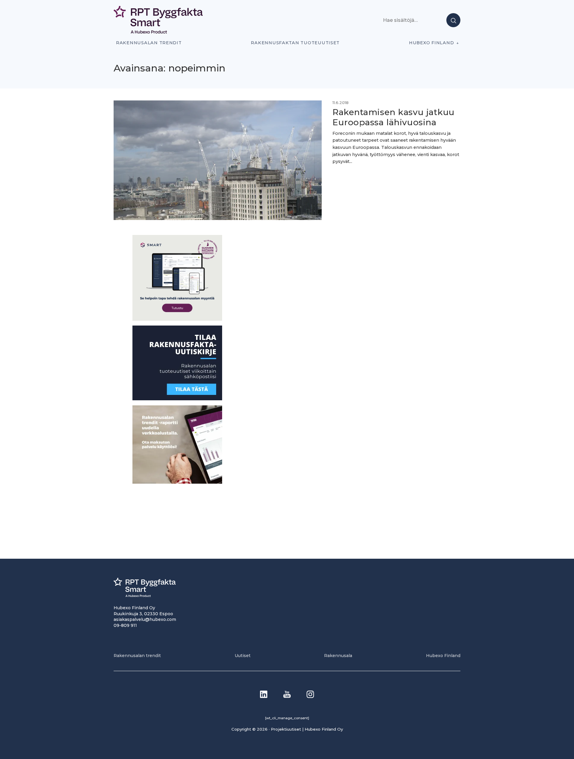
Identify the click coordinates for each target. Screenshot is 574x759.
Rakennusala (338, 655)
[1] (177, 398)
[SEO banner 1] (177, 319)
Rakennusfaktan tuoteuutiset (295, 42)
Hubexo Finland (431, 42)
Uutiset (243, 655)
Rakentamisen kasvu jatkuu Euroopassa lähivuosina (393, 117)
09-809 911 (125, 625)
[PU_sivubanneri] (177, 482)
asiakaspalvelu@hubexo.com (145, 619)
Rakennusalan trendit (149, 42)
